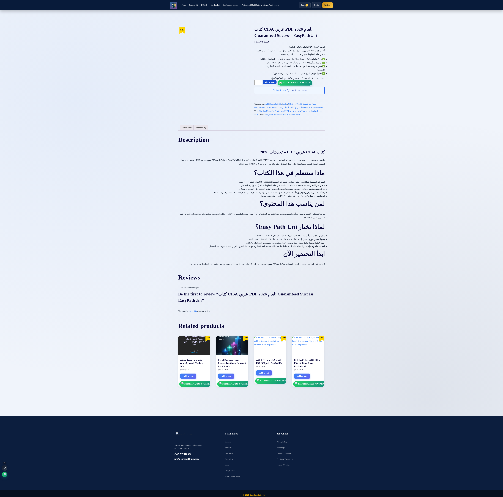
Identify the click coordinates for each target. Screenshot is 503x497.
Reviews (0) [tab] (201, 127)
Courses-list (193, 5)
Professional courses (230, 5)
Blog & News (229, 471)
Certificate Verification (285, 459)
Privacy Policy (282, 442)
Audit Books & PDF (272, 104)
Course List (229, 459)
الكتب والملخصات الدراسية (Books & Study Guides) (300, 107)
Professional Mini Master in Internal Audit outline (260, 5)
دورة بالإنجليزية (301, 111)
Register (327, 5)
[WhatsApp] (4, 474)
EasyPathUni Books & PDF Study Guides (282, 115)
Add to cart (269, 82)
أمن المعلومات (315, 111)
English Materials (266, 111)
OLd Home (229, 453)
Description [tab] (187, 127)
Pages (184, 5)
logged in (193, 311)
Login (316, 5)
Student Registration (232, 476)
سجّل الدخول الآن (279, 90)
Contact (228, 442)
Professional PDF (282, 111)
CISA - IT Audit (295, 104)
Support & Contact (283, 465)
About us (228, 448)
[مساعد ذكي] (4, 468)
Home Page (281, 448)
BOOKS (204, 5)
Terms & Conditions (284, 453)
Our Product (215, 5)
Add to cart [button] (188, 376)
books (284, 104)
